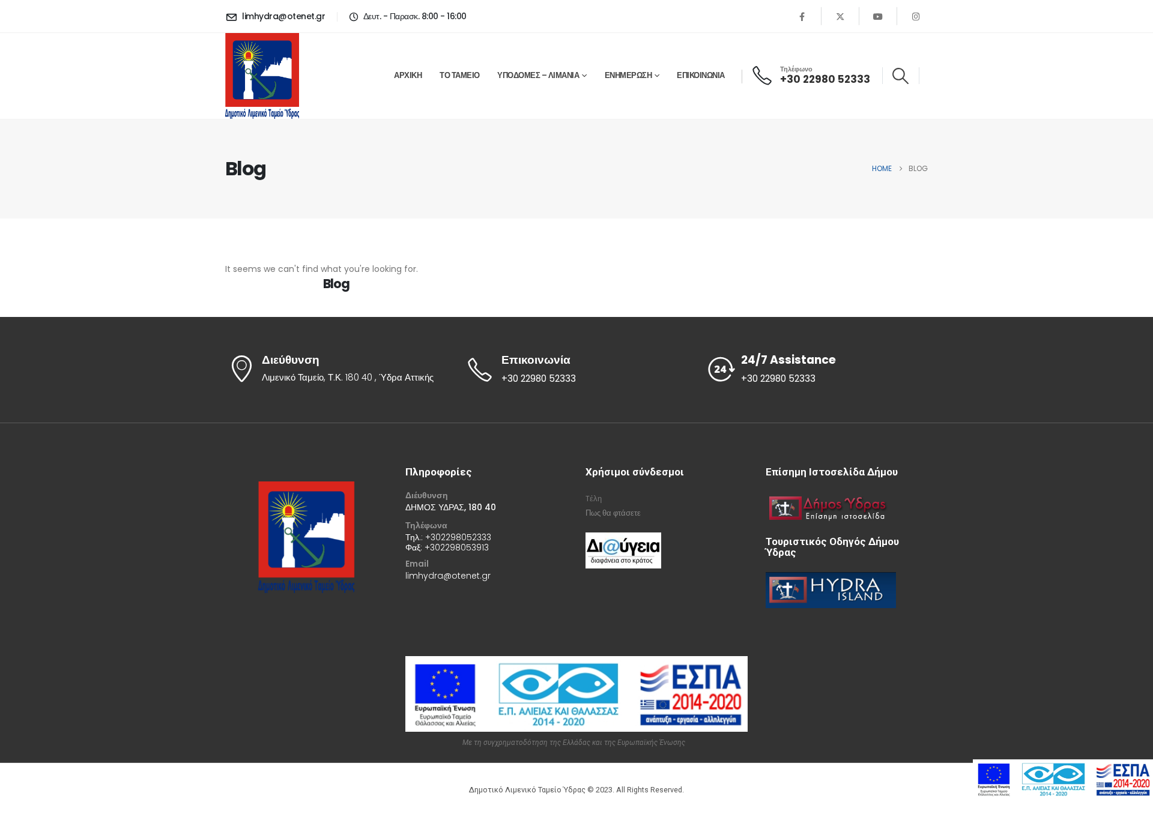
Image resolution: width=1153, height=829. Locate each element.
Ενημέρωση (628, 75)
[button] (900, 76)
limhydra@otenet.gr (448, 576)
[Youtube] (878, 16)
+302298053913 (457, 547)
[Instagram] (915, 16)
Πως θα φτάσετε (613, 513)
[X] (840, 16)
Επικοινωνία (701, 75)
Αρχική (408, 75)
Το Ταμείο (460, 75)
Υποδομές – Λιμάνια (538, 75)
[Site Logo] (262, 76)
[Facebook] (802, 16)
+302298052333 (458, 537)
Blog (336, 283)
